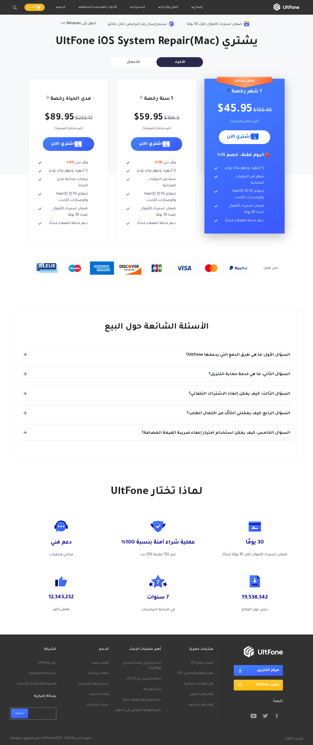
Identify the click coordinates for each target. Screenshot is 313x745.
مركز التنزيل (268, 670)
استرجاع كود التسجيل (93, 684)
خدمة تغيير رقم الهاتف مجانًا (142, 700)
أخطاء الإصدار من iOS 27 (144, 679)
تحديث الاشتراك (97, 705)
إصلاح (198, 7)
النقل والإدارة (169, 7)
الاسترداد (139, 7)
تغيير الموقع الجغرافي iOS (195, 673)
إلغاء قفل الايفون (201, 694)
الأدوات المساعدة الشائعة (99, 7)
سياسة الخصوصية (42, 673)
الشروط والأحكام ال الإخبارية (36, 684)
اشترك (19, 713)
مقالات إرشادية (98, 673)
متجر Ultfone (267, 685)
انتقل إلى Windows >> (78, 24)
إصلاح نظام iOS (202, 663)
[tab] (179, 62)
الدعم (61, 7)
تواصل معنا (100, 663)
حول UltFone (47, 663)
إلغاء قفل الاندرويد (200, 705)
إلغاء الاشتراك (99, 694)
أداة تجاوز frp (152, 689)
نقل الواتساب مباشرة (198, 684)
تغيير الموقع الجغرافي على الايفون (138, 710)
